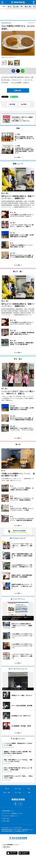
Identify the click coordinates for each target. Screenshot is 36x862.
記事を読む (18, 90)
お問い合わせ (6, 818)
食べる (9, 6)
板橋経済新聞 (16, 2)
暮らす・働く (28, 6)
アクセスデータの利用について (10, 816)
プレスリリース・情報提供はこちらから (13, 813)
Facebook (15, 804)
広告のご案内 (6, 821)
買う (22, 6)
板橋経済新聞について (8, 811)
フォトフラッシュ (6, 22)
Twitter (20, 804)
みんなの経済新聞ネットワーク (18, 838)
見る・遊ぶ (16, 6)
